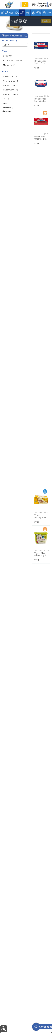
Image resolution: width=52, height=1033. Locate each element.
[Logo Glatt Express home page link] (9, 4)
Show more (7, 111)
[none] (41, 52)
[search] (25, 4)
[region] (31, 21)
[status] (23, 20)
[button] (38, 4)
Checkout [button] (46, 21)
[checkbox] (15, 56)
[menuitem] (2, 12)
